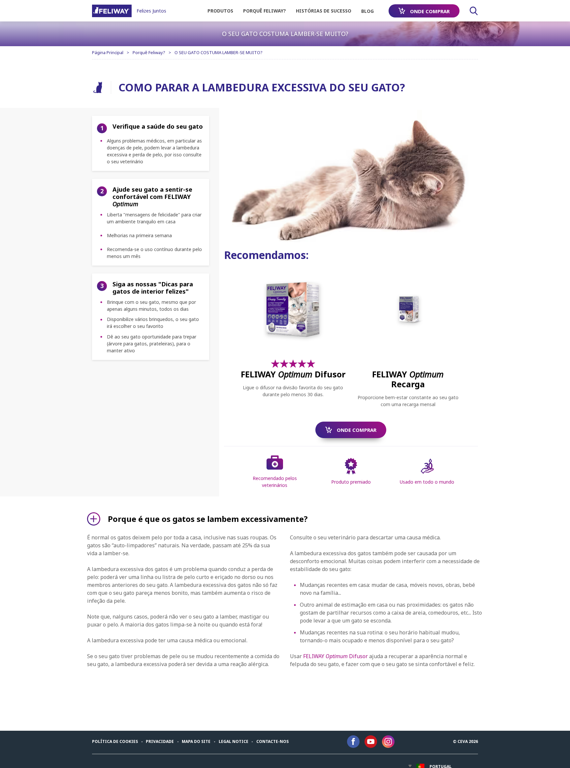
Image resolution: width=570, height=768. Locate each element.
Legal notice (233, 741)
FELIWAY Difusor (335, 656)
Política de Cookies (115, 741)
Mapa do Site (196, 741)
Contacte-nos (272, 741)
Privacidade (160, 741)
